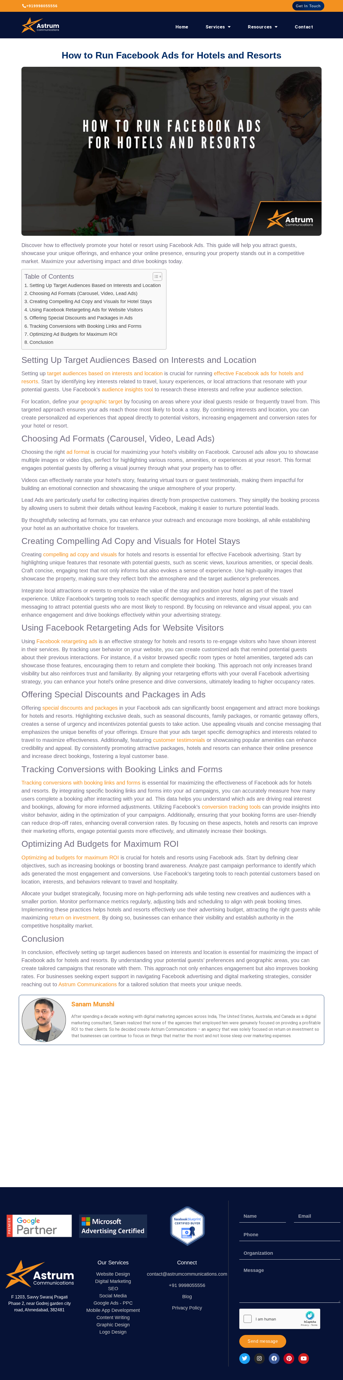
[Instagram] (259, 1358)
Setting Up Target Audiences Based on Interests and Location (95, 285)
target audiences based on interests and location (105, 373)
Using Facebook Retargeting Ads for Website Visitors (86, 309)
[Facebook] (274, 1358)
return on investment (74, 918)
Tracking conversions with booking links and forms (80, 783)
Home (182, 27)
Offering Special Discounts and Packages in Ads (81, 318)
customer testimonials (179, 740)
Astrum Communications (87, 984)
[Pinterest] (289, 1358)
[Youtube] (303, 1358)
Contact (304, 27)
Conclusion (41, 342)
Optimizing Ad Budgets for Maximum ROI (73, 334)
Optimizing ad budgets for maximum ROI (70, 857)
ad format (78, 452)
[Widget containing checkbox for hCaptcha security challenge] (279, 1319)
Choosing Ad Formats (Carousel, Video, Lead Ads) (83, 293)
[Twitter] (244, 1358)
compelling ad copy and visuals (80, 554)
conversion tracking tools (231, 807)
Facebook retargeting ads (66, 641)
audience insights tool (127, 389)
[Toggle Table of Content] (155, 276)
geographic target (101, 401)
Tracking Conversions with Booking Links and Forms (85, 326)
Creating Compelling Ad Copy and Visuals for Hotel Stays (90, 301)
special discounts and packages (80, 708)
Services (215, 27)
